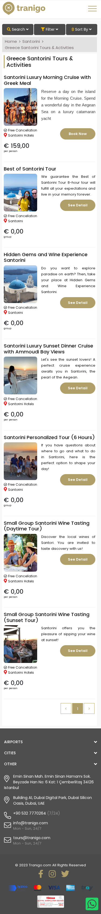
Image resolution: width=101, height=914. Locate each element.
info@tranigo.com (30, 823)
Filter (50, 29)
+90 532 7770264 (29, 813)
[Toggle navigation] (93, 10)
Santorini (31, 41)
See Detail (78, 205)
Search (18, 29)
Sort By (81, 29)
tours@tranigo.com (31, 837)
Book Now (78, 133)
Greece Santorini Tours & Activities (39, 47)
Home (11, 41)
